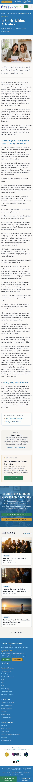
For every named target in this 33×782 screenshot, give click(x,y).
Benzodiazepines (6, 708)
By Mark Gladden (6, 28)
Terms (12, 772)
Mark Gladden (17, 435)
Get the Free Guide (12, 478)
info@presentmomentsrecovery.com (13, 653)
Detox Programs (6, 674)
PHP (2, 680)
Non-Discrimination (19, 774)
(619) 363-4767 (8, 651)
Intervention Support (7, 694)
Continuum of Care (6, 671)
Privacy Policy (6, 772)
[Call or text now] (26, 6)
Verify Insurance (7, 2)
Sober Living (5, 688)
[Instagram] (5, 663)
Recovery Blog (11, 13)
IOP (2, 683)
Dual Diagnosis (5, 714)
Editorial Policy (26, 772)
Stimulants (4, 711)
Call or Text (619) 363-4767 (24, 2)
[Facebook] (2, 663)
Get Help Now (6, 659)
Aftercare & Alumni (6, 691)
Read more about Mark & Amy (16, 447)
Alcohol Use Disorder (7, 702)
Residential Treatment (7, 677)
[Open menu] (30, 6)
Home (3, 13)
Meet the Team (5, 728)
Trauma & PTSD (6, 717)
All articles (26, 533)
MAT (2, 686)
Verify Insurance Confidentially (17, 519)
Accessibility (18, 772)
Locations (4, 737)
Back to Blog (18, 632)
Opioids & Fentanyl (6, 705)
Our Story (4, 725)
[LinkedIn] (8, 663)
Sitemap (11, 774)
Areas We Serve (6, 740)
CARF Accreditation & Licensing (10, 734)
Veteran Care (5, 731)
